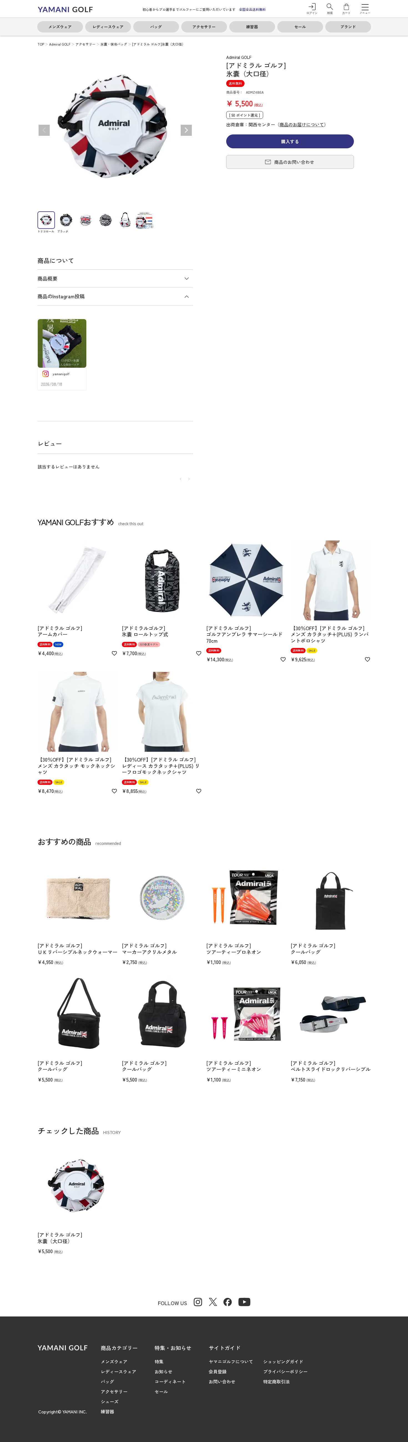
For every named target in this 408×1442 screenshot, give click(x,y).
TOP (40, 44)
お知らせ (163, 1371)
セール (161, 1391)
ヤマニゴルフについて (231, 1361)
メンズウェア (114, 1361)
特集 (159, 1361)
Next (186, 130)
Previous (44, 130)
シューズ (110, 1401)
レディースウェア (118, 1371)
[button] (329, 8)
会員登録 (217, 1371)
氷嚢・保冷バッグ (113, 44)
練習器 (107, 1411)
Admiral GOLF (59, 44)
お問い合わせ (222, 1381)
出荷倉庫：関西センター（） (277, 124)
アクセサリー (85, 44)
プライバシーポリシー (285, 1371)
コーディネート (170, 1381)
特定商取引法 (276, 1381)
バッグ (107, 1381)
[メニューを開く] (365, 7)
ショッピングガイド (283, 1361)
